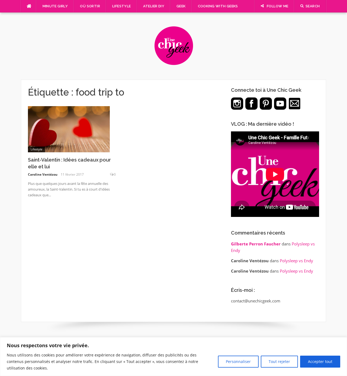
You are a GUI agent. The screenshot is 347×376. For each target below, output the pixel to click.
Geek (181, 6)
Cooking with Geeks (218, 6)
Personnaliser (238, 361)
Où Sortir (90, 6)
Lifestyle (121, 6)
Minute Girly (55, 6)
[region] (173, 356)
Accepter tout (320, 361)
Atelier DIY (153, 6)
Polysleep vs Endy (296, 260)
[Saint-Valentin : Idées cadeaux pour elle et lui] (69, 128)
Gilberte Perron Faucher (256, 244)
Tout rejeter (279, 361)
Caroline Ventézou (42, 174)
